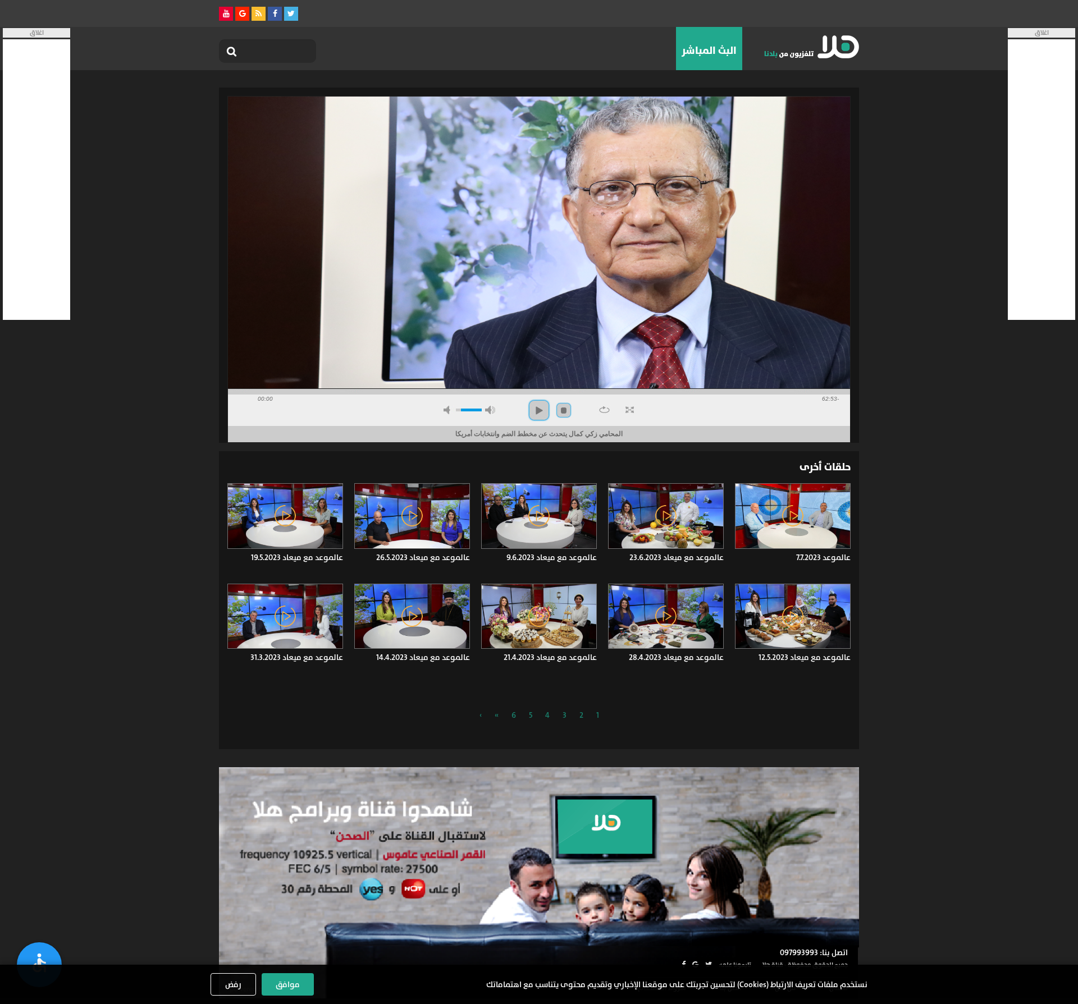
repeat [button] (604, 410)
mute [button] (449, 410)
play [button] (539, 410)
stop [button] (564, 410)
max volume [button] (490, 410)
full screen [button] (630, 410)
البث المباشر (709, 50)
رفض (233, 984)
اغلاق (1042, 33)
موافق (288, 984)
